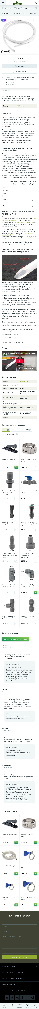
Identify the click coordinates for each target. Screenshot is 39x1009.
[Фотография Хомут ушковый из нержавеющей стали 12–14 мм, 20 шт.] (29, 824)
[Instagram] (7, 997)
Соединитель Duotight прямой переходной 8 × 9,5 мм (9, 555)
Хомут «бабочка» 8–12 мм (27, 867)
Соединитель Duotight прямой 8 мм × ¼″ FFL (8, 585)
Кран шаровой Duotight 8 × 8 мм (29, 492)
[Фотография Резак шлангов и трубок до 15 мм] (10, 449)
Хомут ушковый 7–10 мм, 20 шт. (29, 460)
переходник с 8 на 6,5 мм (25, 222)
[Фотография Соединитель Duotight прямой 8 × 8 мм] (29, 605)
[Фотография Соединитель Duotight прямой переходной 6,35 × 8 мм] (29, 512)
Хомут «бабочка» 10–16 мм (8, 898)
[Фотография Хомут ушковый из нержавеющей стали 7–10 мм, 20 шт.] (29, 449)
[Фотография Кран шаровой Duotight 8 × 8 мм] (29, 480)
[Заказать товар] (35, 467)
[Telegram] (32, 997)
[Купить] (16, 467)
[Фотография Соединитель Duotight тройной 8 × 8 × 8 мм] (10, 605)
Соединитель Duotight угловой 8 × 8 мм (28, 585)
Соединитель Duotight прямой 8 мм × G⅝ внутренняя (28, 555)
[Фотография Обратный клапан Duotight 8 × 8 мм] (10, 512)
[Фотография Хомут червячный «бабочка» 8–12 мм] (29, 855)
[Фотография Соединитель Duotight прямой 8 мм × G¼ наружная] (10, 480)
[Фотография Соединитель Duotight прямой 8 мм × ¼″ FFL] (10, 574)
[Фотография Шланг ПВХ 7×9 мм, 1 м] (10, 855)
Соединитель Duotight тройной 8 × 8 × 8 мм (8, 617)
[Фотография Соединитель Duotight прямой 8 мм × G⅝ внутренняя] (29, 543)
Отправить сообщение (19, 957)
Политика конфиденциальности (13, 978)
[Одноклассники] (27, 997)
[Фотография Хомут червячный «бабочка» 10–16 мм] (10, 887)
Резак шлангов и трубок (9, 459)
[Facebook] (22, 997)
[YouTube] (12, 997)
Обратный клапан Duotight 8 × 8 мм (7, 523)
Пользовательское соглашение (12, 972)
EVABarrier (20, 106)
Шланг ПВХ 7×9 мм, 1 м (9, 866)
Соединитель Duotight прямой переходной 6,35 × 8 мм (29, 524)
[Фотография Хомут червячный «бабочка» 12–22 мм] (29, 887)
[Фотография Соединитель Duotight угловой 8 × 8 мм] (29, 574)
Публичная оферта (8, 966)
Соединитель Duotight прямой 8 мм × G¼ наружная (8, 492)
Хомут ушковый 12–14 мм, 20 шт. (27, 835)
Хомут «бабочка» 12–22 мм (28, 898)
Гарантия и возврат (8, 985)
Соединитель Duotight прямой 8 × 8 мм (28, 617)
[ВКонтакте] (17, 997)
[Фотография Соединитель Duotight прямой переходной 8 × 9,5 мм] (10, 543)
